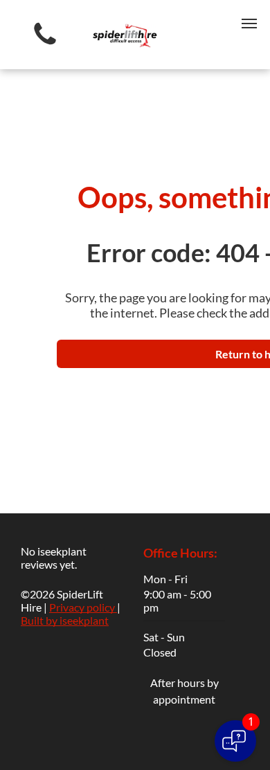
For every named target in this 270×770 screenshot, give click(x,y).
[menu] (249, 23)
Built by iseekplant (65, 620)
